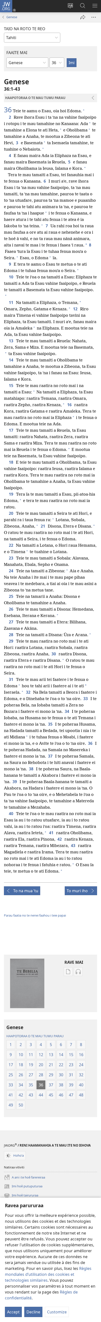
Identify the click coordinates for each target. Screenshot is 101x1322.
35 (50, 724)
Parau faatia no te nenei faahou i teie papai (35, 915)
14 (11, 360)
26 (11, 609)
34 (67, 711)
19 (11, 494)
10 (11, 277)
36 (8, 109)
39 (15, 782)
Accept (13, 1312)
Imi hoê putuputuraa (23, 1186)
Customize (57, 1312)
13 (11, 341)
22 (11, 545)
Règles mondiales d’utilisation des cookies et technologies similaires (48, 1274)
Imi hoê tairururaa (21, 1195)
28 (11, 635)
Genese (11, 17)
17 (11, 430)
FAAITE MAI (16, 52)
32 (28, 692)
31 (11, 679)
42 (60, 839)
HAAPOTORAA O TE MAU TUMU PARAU (35, 1036)
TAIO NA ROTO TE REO (24, 28)
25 (11, 596)
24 (11, 571)
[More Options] (93, 17)
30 (54, 654)
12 (75, 309)
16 (69, 405)
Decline (33, 1312)
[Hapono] (82, 17)
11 (11, 302)
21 (43, 526)
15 (11, 386)
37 (50, 756)
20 (11, 513)
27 (11, 622)
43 (73, 846)
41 (51, 833)
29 (11, 641)
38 (31, 769)
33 (85, 699)
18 (11, 462)
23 (11, 558)
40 (11, 814)
